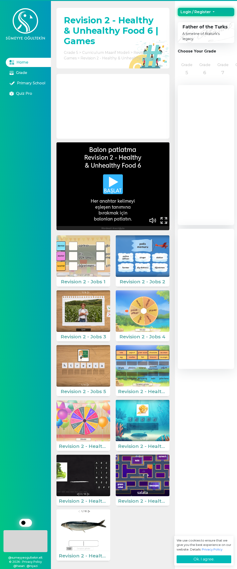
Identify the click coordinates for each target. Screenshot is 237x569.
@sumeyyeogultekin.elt (25, 557)
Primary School (31, 83)
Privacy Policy (212, 549)
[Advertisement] (25, 540)
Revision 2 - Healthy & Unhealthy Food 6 (118, 58)
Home (22, 62)
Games (70, 58)
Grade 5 (71, 52)
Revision (141, 52)
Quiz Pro (24, 93)
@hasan (19, 566)
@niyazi (32, 566)
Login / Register (196, 12)
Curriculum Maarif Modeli (106, 52)
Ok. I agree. (203, 559)
